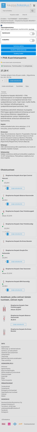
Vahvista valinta (18, 46)
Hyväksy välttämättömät (18, 50)
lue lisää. (31, 29)
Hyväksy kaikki (18, 53)
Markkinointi (6, 33)
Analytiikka (5, 39)
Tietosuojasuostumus (7, 27)
